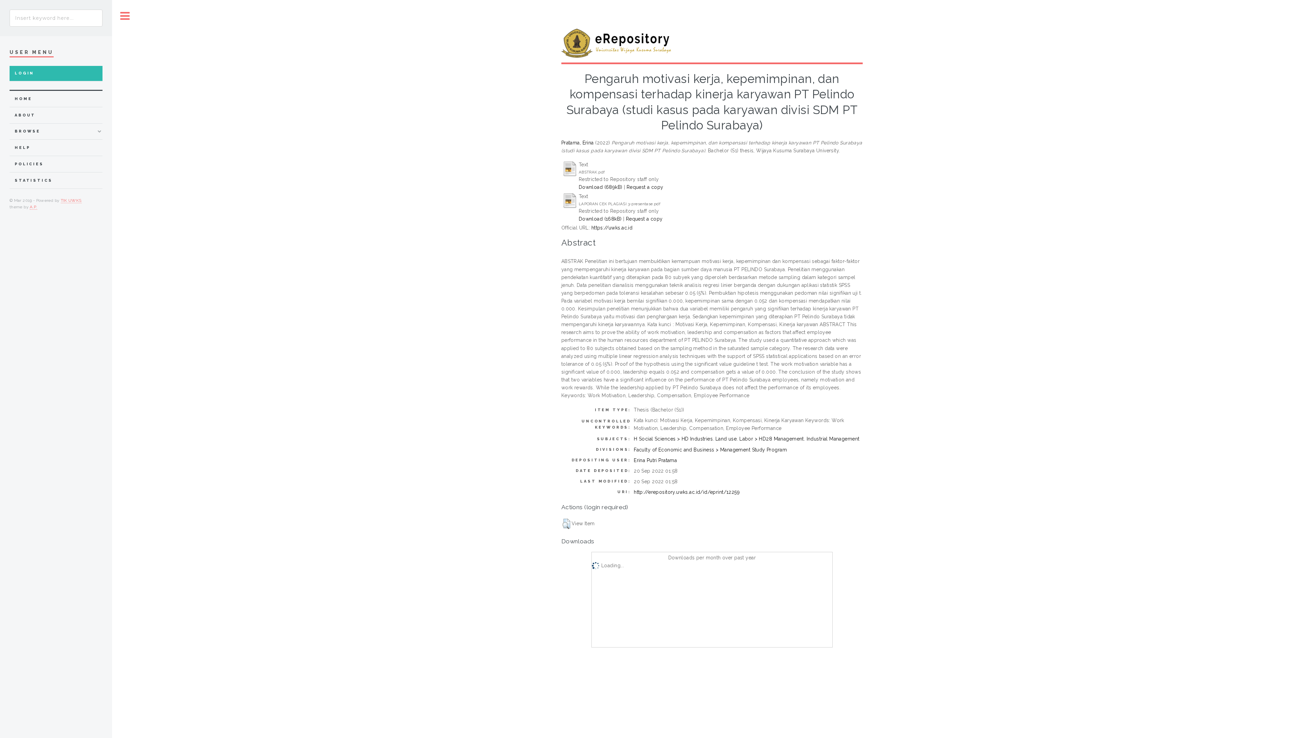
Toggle (125, 16)
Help (22, 147)
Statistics (34, 180)
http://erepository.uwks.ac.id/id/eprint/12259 (687, 492)
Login (24, 73)
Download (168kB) (600, 219)
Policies (29, 164)
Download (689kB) (601, 187)
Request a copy (645, 187)
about (25, 115)
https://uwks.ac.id (612, 228)
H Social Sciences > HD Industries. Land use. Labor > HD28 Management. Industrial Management (746, 439)
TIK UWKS (71, 200)
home (23, 99)
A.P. (33, 207)
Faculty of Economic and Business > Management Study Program (710, 449)
